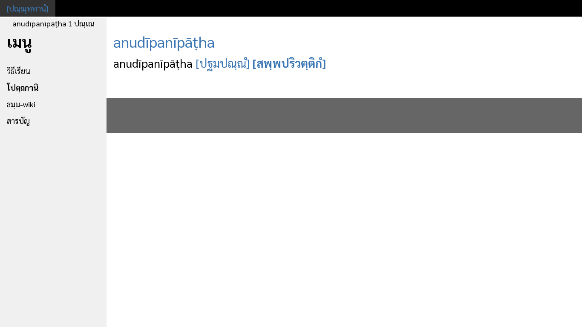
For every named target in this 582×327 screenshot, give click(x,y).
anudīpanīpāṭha (164, 41)
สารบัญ (18, 121)
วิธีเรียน (18, 71)
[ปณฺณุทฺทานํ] (28, 8)
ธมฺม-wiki (21, 104)
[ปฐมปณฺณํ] (223, 62)
